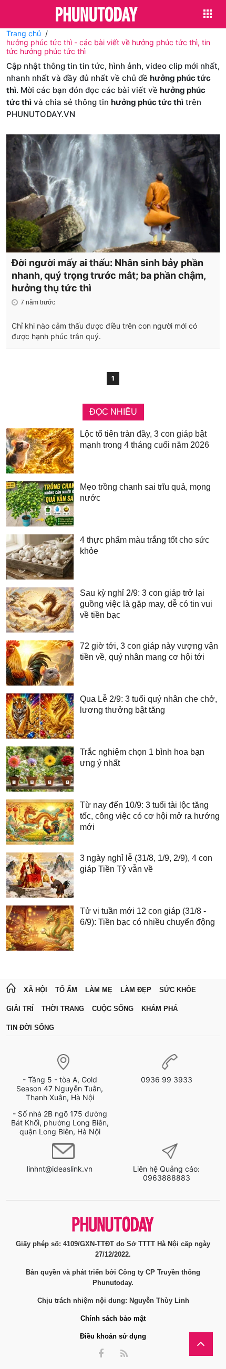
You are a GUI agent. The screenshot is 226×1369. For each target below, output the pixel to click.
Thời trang (63, 1009)
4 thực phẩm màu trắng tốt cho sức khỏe (144, 545)
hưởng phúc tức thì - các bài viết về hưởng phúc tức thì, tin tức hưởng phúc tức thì (108, 47)
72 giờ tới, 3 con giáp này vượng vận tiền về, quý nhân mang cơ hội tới (149, 651)
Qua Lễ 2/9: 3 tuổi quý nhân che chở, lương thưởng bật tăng (148, 704)
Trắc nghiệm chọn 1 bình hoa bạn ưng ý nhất (142, 757)
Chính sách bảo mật (113, 1318)
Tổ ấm (66, 990)
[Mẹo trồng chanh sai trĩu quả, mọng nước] (40, 503)
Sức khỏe (177, 990)
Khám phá (159, 1009)
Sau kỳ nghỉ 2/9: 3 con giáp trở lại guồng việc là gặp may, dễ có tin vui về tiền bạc (146, 603)
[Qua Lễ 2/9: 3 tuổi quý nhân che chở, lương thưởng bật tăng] (40, 716)
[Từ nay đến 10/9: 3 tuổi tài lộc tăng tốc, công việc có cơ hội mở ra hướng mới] (40, 822)
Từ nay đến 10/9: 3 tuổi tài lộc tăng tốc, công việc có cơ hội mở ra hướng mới (150, 816)
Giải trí (20, 1009)
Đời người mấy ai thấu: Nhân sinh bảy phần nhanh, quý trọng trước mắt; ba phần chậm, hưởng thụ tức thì (109, 275)
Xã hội (35, 990)
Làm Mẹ (98, 990)
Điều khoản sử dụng (113, 1336)
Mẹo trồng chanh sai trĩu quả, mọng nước (145, 492)
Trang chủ (23, 33)
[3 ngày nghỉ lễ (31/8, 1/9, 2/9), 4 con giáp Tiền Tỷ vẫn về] (40, 875)
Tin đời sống (30, 1027)
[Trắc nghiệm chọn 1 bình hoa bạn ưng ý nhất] (40, 769)
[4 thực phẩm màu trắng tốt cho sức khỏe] (40, 557)
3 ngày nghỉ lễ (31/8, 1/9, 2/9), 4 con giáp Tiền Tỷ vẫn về (146, 863)
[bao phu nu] (97, 15)
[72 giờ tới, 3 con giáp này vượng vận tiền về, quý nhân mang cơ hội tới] (40, 663)
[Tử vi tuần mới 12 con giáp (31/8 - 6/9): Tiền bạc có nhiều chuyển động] (40, 928)
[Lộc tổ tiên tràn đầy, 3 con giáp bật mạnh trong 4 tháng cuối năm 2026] (40, 450)
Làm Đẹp (135, 990)
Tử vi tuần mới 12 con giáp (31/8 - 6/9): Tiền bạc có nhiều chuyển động (147, 916)
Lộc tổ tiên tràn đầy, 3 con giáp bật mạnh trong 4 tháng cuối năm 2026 (144, 439)
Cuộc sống (112, 1009)
